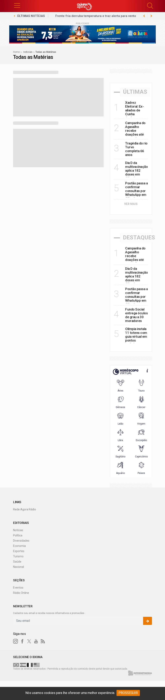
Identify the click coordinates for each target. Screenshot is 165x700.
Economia (19, 545)
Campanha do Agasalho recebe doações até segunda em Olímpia (135, 132)
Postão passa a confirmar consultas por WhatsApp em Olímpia (136, 190)
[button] (17, 5)
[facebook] (22, 641)
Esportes (18, 551)
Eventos (18, 587)
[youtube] (36, 641)
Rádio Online (21, 592)
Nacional (18, 566)
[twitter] (29, 641)
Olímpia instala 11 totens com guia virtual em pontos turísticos (136, 336)
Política (17, 535)
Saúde (17, 561)
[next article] (144, 16)
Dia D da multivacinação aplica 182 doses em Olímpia (136, 170)
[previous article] (151, 16)
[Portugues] (16, 665)
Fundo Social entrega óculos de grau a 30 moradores (136, 315)
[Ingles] (37, 665)
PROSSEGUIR (128, 693)
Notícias (18, 530)
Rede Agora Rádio (24, 509)
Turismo (18, 556)
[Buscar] (150, 5)
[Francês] (30, 665)
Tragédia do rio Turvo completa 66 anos (136, 149)
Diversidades (21, 540)
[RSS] (42, 641)
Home (16, 52)
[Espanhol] (23, 665)
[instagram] (15, 641)
